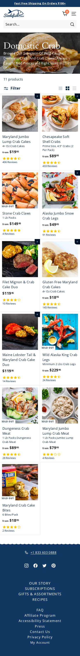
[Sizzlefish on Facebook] (35, 565)
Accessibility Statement (40, 621)
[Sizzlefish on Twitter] (44, 565)
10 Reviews (9, 303)
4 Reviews (8, 234)
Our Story (40, 583)
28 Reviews (9, 458)
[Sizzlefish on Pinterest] (53, 565)
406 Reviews (9, 162)
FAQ (40, 610)
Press (40, 626)
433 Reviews (49, 166)
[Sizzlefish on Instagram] (26, 565)
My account (40, 642)
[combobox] (40, 24)
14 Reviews (9, 381)
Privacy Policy (40, 637)
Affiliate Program (40, 615)
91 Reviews (49, 235)
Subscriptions (40, 588)
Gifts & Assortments (40, 594)
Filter (15, 88)
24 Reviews (49, 380)
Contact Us (40, 631)
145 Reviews (49, 307)
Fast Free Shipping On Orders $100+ (40, 3)
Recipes (40, 599)
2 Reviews (8, 530)
